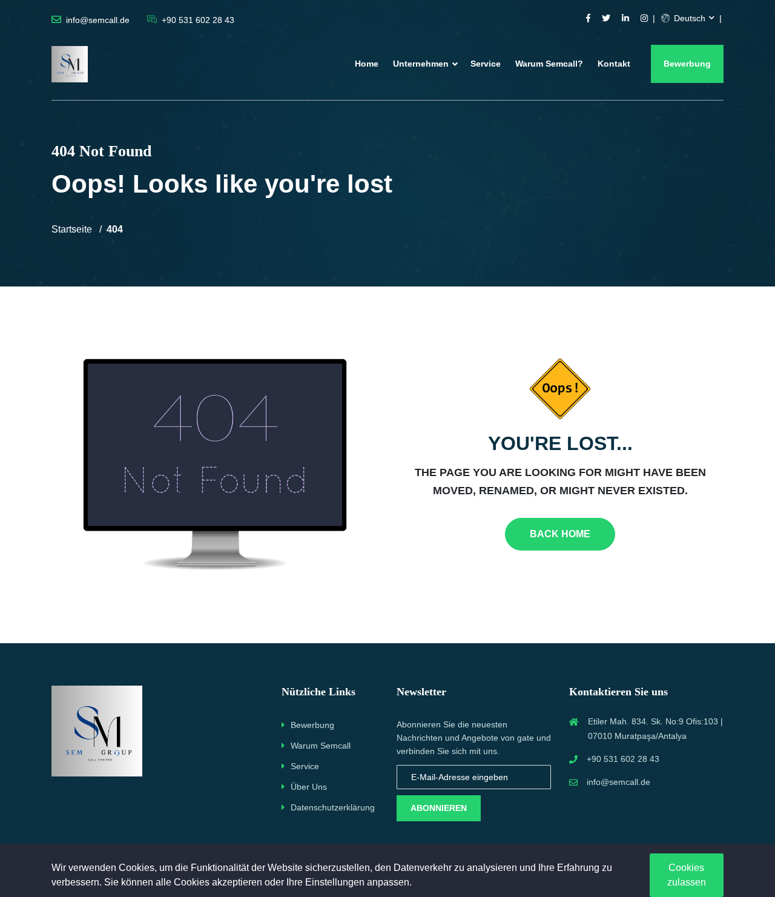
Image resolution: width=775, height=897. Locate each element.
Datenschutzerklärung (333, 807)
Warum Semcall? (549, 63)
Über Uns (309, 787)
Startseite (71, 229)
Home (366, 63)
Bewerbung (687, 63)
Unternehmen (421, 63)
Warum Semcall (321, 745)
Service (485, 63)
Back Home (560, 534)
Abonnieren (439, 808)
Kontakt (614, 63)
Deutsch (688, 18)
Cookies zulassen (686, 874)
